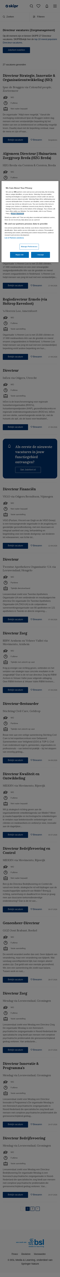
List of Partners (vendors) (14, 238)
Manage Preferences (29, 246)
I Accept (40, 255)
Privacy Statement (17, 213)
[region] (30, 221)
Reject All (19, 255)
